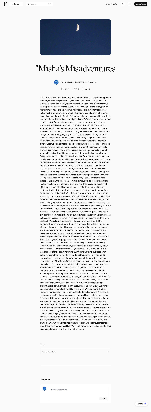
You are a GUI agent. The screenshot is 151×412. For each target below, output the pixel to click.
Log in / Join (141, 4)
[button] (39, 4)
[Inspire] (76, 89)
